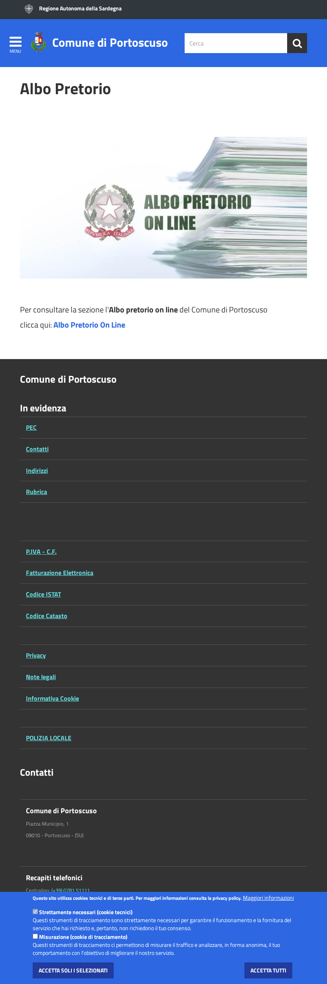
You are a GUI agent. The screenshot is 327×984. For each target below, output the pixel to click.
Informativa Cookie (52, 698)
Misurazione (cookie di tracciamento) (83, 937)
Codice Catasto (46, 615)
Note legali (41, 677)
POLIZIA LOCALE (48, 738)
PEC (31, 427)
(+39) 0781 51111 (70, 890)
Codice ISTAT (43, 594)
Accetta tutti (268, 970)
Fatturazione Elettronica (59, 572)
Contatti (37, 449)
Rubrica (36, 491)
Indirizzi (37, 470)
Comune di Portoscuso (110, 39)
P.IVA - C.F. (41, 551)
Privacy (36, 655)
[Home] (38, 41)
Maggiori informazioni (268, 898)
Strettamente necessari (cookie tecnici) (85, 912)
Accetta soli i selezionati (73, 970)
